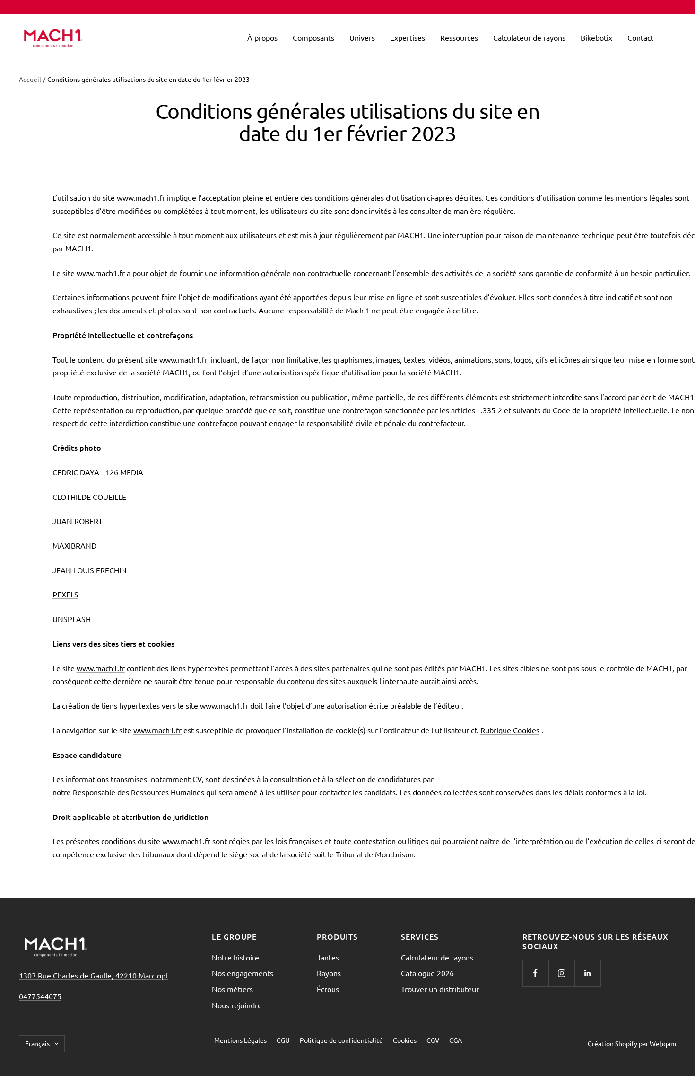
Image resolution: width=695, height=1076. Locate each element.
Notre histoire (235, 957)
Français (37, 1043)
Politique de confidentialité (341, 1040)
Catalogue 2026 (427, 973)
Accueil (30, 79)
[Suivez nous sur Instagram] (561, 973)
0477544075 (40, 996)
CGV (432, 1040)
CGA (455, 1040)
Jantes (328, 957)
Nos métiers (232, 989)
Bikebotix (596, 37)
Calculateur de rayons (529, 37)
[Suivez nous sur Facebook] (535, 973)
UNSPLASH (71, 618)
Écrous (328, 989)
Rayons (329, 973)
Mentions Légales (240, 1040)
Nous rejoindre (237, 1005)
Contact (640, 37)
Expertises (407, 37)
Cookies (405, 1040)
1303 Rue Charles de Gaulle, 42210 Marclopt (93, 975)
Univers (362, 37)
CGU (283, 1040)
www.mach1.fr (141, 197)
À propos (262, 37)
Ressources (459, 37)
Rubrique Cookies (509, 730)
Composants (313, 37)
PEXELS (65, 594)
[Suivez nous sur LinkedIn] (587, 973)
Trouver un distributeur (440, 989)
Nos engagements (242, 973)
